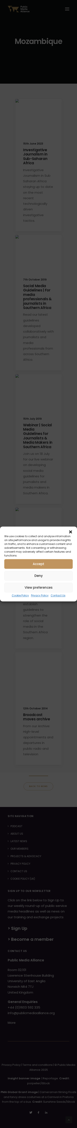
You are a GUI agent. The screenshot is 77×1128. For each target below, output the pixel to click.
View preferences (39, 587)
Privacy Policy (40, 595)
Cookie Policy (20, 595)
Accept (38, 564)
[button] (70, 532)
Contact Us (58, 595)
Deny (38, 575)
